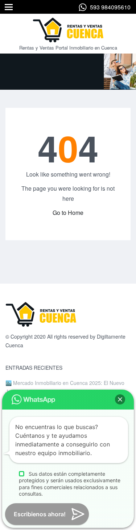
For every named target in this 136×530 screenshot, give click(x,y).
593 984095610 (110, 7)
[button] (120, 399)
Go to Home (68, 212)
